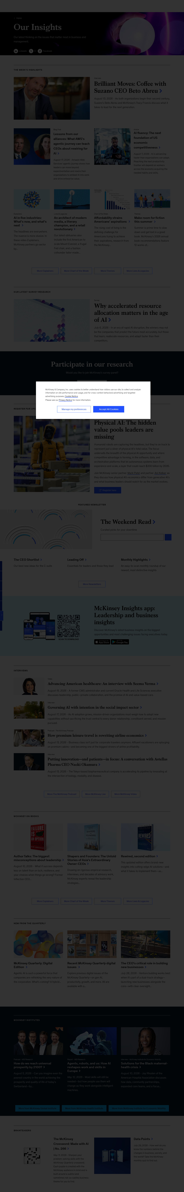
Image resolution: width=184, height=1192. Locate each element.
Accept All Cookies (108, 409)
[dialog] (93, 400)
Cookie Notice (71, 396)
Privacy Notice (65, 400)
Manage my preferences (74, 409)
